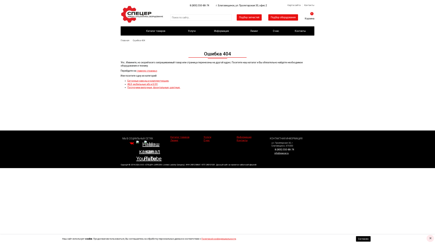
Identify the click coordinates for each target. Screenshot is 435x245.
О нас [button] (276, 31)
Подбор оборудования (283, 17)
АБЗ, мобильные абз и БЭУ (142, 84)
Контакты (309, 5)
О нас (207, 140)
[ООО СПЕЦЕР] (143, 6)
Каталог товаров (155, 31)
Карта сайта (294, 5)
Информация (221, 31)
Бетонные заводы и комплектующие (148, 80)
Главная (125, 40)
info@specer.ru (281, 153)
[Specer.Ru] (127, 31)
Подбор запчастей (249, 17)
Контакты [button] (300, 31)
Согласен (363, 239)
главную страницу (147, 70)
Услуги (207, 137)
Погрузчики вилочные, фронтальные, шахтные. (153, 87)
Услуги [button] (192, 31)
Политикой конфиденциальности (218, 239)
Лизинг (174, 140)
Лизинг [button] (254, 31)
